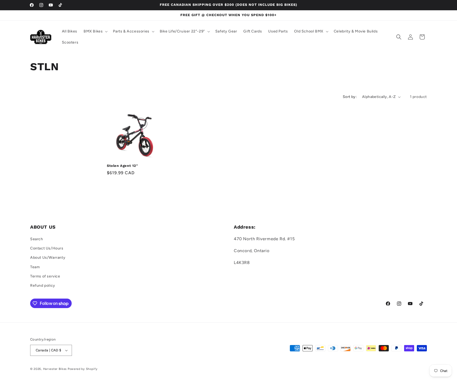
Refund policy (42, 285)
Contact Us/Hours (46, 248)
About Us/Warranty (47, 257)
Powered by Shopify (83, 369)
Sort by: (350, 97)
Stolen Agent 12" (122, 166)
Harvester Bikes (55, 369)
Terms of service (45, 276)
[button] (95, 31)
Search (36, 239)
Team (35, 267)
